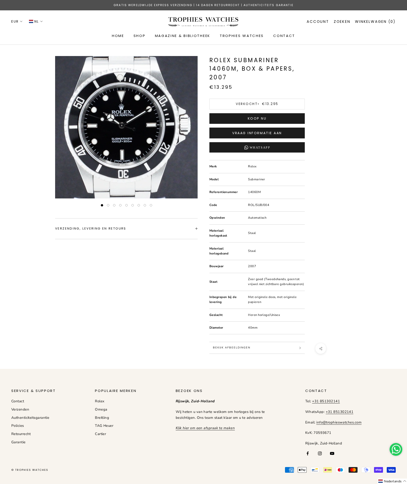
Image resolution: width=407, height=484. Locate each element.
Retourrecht (21, 434)
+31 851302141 (326, 401)
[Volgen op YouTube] (332, 453)
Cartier (100, 434)
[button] (392, 481)
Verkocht (257, 103)
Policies (17, 425)
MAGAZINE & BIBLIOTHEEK (182, 35)
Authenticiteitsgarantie (30, 417)
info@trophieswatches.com (339, 422)
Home (118, 35)
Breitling (102, 417)
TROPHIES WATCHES (242, 35)
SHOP (140, 35)
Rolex (99, 401)
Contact (17, 401)
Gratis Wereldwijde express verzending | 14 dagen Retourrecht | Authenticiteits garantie (203, 5)
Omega (101, 409)
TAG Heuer (104, 425)
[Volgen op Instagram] (319, 453)
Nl (36, 21)
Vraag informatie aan (257, 133)
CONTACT (284, 35)
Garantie (18, 442)
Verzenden (20, 409)
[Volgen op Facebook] (307, 453)
